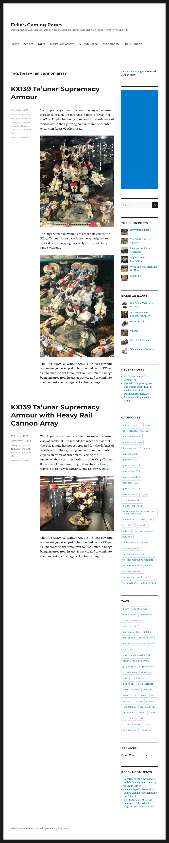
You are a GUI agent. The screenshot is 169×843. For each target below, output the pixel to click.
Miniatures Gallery (62, 43)
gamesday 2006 (131, 477)
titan (132, 718)
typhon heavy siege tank (135, 724)
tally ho (126, 531)
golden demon (141, 660)
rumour (126, 701)
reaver (143, 695)
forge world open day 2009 (136, 655)
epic (140, 442)
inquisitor (146, 672)
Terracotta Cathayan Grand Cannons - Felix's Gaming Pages (138, 803)
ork (150, 519)
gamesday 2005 (131, 471)
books (148, 425)
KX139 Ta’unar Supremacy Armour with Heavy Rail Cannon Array (55, 415)
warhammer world (21, 118)
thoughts (127, 536)
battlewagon (129, 614)
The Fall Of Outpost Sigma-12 (139, 383)
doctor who (128, 442)
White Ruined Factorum (142, 349)
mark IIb (147, 689)
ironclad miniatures (133, 678)
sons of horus (129, 706)
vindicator (145, 730)
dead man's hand (131, 436)
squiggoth (128, 712)
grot (145, 494)
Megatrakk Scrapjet (140, 340)
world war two (148, 582)
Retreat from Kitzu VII (141, 230)
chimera (136, 620)
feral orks (127, 649)
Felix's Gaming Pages (36, 25)
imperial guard (130, 500)
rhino (153, 695)
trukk (141, 718)
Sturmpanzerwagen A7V (137, 393)
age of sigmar (139, 609)
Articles (29, 43)
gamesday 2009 (131, 494)
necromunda (129, 519)
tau (13, 133)
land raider (128, 683)
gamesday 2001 (130, 454)
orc (135, 695)
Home (15, 43)
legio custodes (145, 683)
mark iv (126, 695)
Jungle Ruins (137, 276)
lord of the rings (130, 689)
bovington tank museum (136, 430)
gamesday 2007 (131, 482)
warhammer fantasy (133, 554)
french (125, 660)
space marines (147, 706)
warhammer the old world (136, 565)
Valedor (134, 331)
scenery (138, 701)
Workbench (111, 43)
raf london (142, 525)
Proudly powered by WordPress (52, 828)
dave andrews (145, 637)
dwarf (143, 643)
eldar (152, 643)
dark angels (128, 637)
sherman (150, 701)
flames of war (129, 448)
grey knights (129, 666)
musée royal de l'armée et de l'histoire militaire (138, 512)
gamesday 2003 (131, 459)
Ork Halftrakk (137, 321)
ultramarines (129, 730)
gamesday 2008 (131, 488)
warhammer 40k (20, 114)
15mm (125, 609)
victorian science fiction (135, 542)
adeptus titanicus (131, 425)
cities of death (129, 626)
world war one (130, 582)
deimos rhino (129, 643)
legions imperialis (132, 505)
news (143, 519)
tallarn (152, 712)
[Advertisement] (140, 139)
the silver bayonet (143, 531)
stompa (141, 712)
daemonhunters (131, 632)
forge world (146, 448)
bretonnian (146, 614)
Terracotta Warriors (144, 806)
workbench (143, 577)
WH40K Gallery (88, 43)
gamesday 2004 (131, 465)
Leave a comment (20, 137)
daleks (147, 632)
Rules (42, 43)
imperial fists (146, 666)
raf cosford (127, 525)
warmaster (128, 577)
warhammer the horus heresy (138, 559)
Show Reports (132, 43)
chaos (125, 620)
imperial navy (129, 672)
